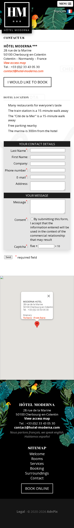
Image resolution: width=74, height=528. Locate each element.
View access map (15, 63)
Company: (21, 163)
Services (37, 463)
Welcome (37, 453)
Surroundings (37, 473)
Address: (22, 184)
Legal (21, 512)
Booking (37, 468)
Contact (37, 478)
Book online (37, 488)
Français (60, 11)
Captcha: (21, 247)
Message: (20, 202)
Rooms (37, 458)
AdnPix (52, 512)
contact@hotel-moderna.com (23, 71)
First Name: (20, 157)
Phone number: (16, 170)
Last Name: (19, 151)
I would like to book (27, 82)
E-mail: (22, 177)
